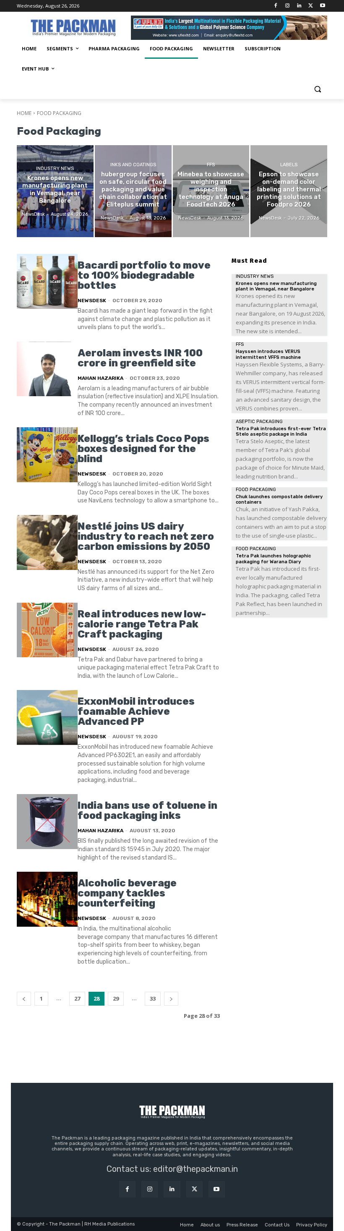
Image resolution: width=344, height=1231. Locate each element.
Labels (288, 164)
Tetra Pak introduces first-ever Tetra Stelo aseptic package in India (281, 431)
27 (77, 998)
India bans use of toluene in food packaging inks (147, 810)
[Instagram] (287, 6)
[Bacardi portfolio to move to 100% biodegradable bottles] (47, 281)
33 (153, 998)
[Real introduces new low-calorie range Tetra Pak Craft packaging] (47, 630)
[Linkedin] (299, 6)
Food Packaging (256, 489)
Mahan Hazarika (100, 378)
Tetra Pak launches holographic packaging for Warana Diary (273, 558)
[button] (317, 89)
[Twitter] (310, 6)
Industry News (55, 168)
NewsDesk (92, 300)
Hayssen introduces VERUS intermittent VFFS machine (268, 354)
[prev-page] (24, 999)
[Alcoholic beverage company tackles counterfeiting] (47, 899)
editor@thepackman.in (195, 1169)
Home (24, 113)
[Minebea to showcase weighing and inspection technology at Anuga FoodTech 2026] (211, 191)
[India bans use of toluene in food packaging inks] (47, 821)
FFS (211, 164)
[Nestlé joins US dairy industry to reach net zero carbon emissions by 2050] (47, 542)
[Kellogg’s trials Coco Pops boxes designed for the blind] (47, 454)
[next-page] (171, 999)
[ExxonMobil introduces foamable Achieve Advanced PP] (47, 717)
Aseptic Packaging (259, 421)
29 (116, 998)
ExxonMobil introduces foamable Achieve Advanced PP (136, 711)
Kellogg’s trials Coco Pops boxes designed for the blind (143, 449)
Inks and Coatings (133, 164)
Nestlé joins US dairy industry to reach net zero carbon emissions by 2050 (146, 536)
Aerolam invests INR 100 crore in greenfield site (140, 358)
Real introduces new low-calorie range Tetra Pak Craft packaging (142, 624)
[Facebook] (276, 6)
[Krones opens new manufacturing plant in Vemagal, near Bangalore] (55, 191)
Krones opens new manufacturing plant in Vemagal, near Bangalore (276, 286)
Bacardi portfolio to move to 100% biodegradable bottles (144, 275)
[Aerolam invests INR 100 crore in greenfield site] (47, 369)
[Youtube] (322, 6)
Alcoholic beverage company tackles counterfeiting (127, 893)
